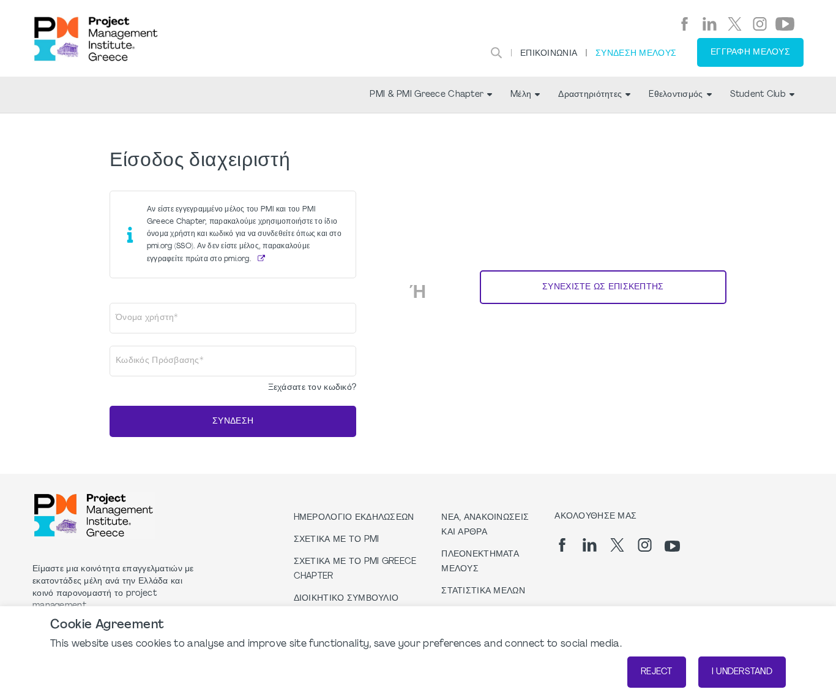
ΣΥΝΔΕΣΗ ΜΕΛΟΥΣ (635, 53)
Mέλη (520, 94)
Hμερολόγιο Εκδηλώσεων (354, 517)
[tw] (734, 24)
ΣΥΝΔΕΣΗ (232, 421)
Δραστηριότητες (590, 94)
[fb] (684, 24)
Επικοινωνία (548, 53)
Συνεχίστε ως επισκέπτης (602, 287)
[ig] (759, 24)
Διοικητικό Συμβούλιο (346, 598)
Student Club (758, 94)
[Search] (496, 52)
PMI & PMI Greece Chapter (426, 94)
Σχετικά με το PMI (336, 539)
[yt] (784, 24)
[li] (709, 24)
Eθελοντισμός (676, 94)
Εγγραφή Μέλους (750, 52)
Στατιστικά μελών (482, 591)
